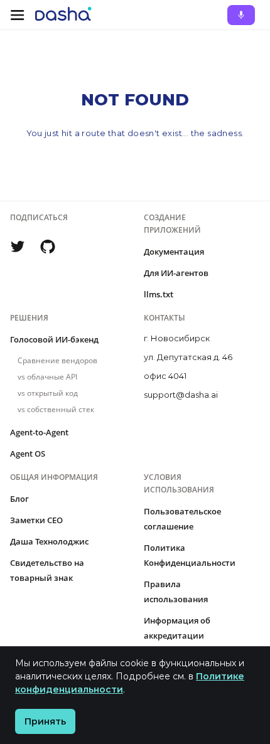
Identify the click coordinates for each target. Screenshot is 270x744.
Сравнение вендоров (57, 360)
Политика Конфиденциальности (189, 555)
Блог (19, 498)
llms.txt (158, 294)
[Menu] (17, 15)
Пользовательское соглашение (182, 519)
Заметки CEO (36, 520)
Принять (45, 721)
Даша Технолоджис (49, 541)
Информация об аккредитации (177, 628)
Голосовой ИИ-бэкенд (54, 339)
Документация (174, 251)
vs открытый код (48, 393)
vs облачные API (47, 376)
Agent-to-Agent (39, 432)
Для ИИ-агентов (176, 273)
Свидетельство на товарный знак (47, 570)
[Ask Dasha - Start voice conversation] (241, 15)
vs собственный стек (56, 409)
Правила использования (176, 591)
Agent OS (27, 453)
